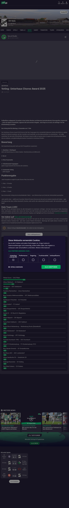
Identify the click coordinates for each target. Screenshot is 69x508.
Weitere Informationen (43, 248)
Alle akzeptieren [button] (51, 267)
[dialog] (34, 254)
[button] (34, 251)
